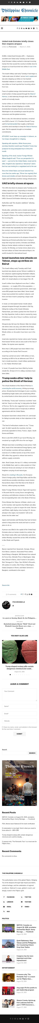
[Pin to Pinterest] (29, 594)
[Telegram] (29, 2)
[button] (4, 657)
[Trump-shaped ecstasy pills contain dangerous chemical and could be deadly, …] (19, 652)
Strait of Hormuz (31, 126)
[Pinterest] (14, 2)
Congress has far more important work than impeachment (25, 958)
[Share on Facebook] (25, 594)
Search (4, 749)
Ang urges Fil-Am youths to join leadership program (27, 989)
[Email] (23, 2)
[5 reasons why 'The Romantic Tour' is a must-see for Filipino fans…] (8, 977)
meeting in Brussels (16, 475)
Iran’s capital (29, 76)
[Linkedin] (17, 2)
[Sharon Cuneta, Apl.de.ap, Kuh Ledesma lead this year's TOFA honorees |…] (8, 1003)
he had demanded (11, 124)
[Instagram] (11, 2)
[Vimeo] (26, 2)
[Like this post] (23, 594)
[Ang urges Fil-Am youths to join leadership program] (8, 991)
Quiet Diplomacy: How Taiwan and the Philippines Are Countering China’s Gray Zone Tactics (26, 944)
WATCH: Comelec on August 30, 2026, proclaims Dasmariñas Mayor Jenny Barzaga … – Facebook (26, 928)
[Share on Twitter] (27, 594)
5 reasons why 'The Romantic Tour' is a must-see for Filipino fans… (26, 977)
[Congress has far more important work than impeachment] (8, 959)
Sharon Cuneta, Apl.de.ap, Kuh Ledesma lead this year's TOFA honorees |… (26, 1002)
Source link (5, 585)
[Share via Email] (31, 594)
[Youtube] (20, 2)
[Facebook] (17, 28)
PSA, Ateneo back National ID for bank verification (18, 823)
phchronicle (13, 47)
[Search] (37, 28)
